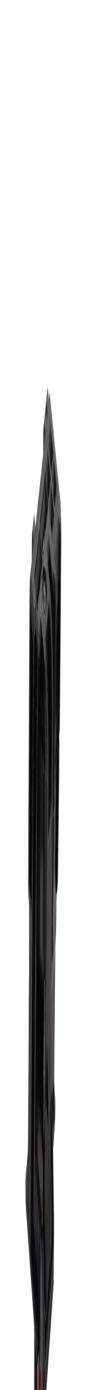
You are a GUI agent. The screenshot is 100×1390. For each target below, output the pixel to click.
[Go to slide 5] (12, 441)
